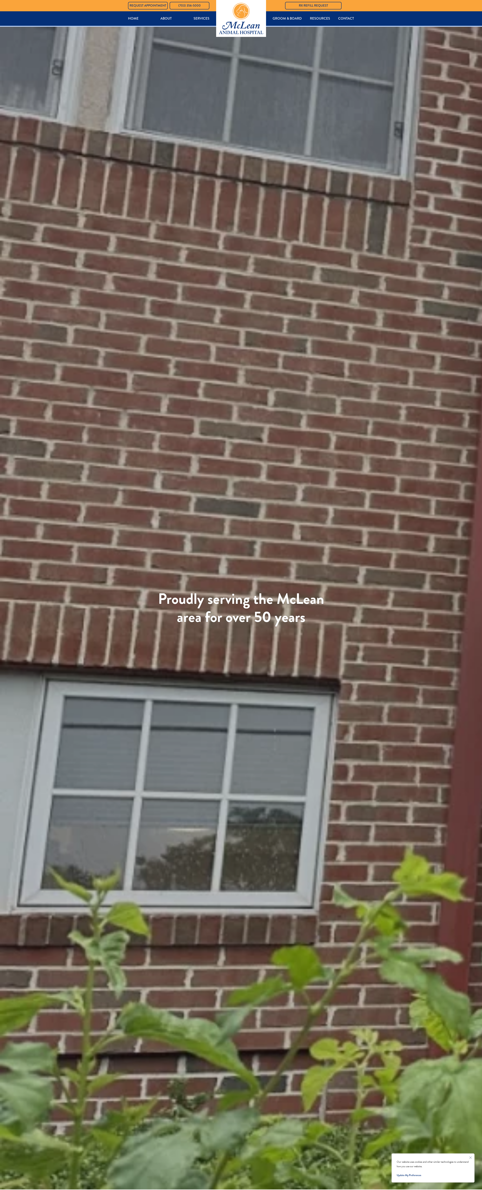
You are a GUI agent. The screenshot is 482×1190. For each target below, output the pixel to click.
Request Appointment (148, 5)
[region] (433, 1167)
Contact (346, 18)
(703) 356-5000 (189, 5)
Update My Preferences (409, 1175)
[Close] (470, 1156)
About (166, 18)
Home (133, 18)
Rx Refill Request (313, 5)
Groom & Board (287, 18)
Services (201, 18)
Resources (320, 18)
